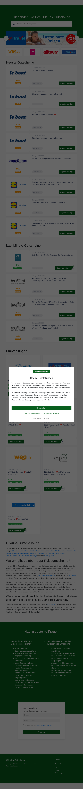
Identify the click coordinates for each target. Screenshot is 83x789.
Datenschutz (37, 418)
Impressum (46, 418)
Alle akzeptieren (41, 408)
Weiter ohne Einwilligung (32, 413)
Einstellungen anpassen (51, 413)
